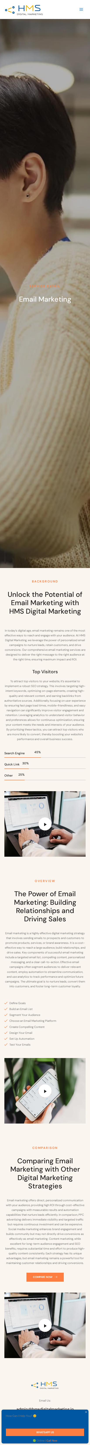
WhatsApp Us (45, 1432)
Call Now (52, 1440)
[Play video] (45, 823)
